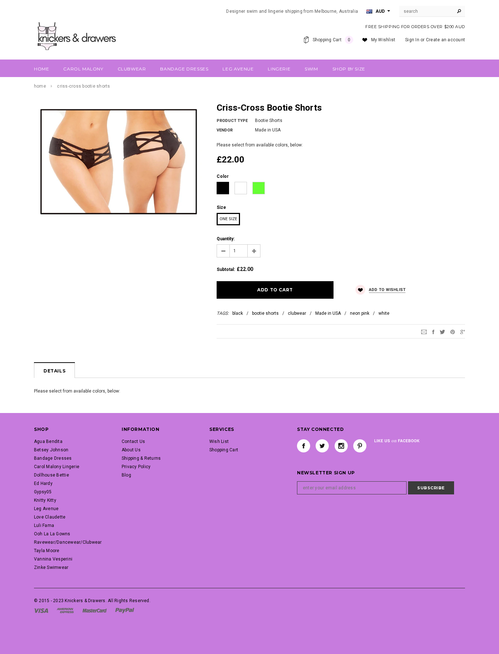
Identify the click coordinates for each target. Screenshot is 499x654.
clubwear (297, 313)
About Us (131, 449)
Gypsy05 (43, 491)
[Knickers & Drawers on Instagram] (341, 445)
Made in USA (328, 313)
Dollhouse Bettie (51, 475)
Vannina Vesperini (53, 559)
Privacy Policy (136, 466)
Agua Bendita (48, 441)
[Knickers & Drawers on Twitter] (322, 445)
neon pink (359, 313)
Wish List (219, 441)
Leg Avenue (46, 508)
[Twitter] (442, 331)
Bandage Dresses (53, 458)
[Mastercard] (95, 610)
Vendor (225, 130)
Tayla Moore (47, 550)
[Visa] (41, 610)
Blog (126, 475)
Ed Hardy (43, 483)
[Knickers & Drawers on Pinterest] (359, 445)
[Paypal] (124, 610)
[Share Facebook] (433, 331)
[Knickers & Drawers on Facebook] (303, 445)
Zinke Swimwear (51, 567)
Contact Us (133, 441)
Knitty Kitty (45, 500)
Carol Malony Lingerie (56, 466)
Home (40, 86)
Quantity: (226, 238)
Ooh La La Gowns (52, 533)
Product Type (232, 120)
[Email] (424, 331)
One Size (228, 219)
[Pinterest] (452, 331)
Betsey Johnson (51, 449)
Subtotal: (226, 269)
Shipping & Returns (141, 458)
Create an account (445, 39)
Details (54, 371)
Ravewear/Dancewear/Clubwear (68, 542)
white (383, 313)
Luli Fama (44, 525)
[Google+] (462, 331)
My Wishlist (383, 39)
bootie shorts (265, 313)
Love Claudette (49, 517)
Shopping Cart (223, 449)
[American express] (65, 610)
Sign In (412, 39)
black (237, 313)
